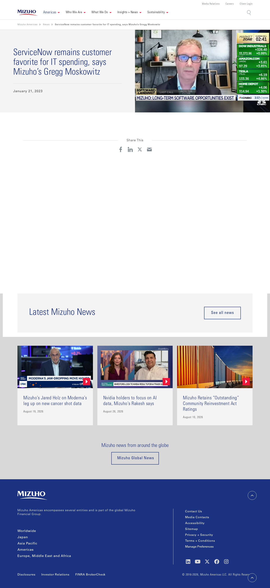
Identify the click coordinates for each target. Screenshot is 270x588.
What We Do (99, 12)
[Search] (249, 13)
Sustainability (156, 12)
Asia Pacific (27, 543)
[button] (51, 12)
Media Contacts (197, 517)
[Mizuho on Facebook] (217, 561)
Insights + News (127, 12)
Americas (25, 550)
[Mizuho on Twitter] (207, 561)
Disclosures (26, 574)
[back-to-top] (252, 577)
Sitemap (191, 529)
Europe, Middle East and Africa (44, 556)
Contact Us (193, 511)
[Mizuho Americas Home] (27, 13)
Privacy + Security (199, 535)
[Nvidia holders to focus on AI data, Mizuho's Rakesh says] (135, 385)
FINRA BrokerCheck (90, 574)
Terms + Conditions (200, 541)
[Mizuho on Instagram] (226, 561)
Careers (230, 4)
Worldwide (26, 531)
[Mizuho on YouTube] (198, 561)
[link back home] (32, 495)
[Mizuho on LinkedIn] (188, 561)
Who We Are (74, 12)
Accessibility (195, 523)
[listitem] (46, 25)
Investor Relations (55, 574)
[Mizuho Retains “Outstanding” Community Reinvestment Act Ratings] (215, 385)
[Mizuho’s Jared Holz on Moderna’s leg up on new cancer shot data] (55, 385)
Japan (22, 537)
